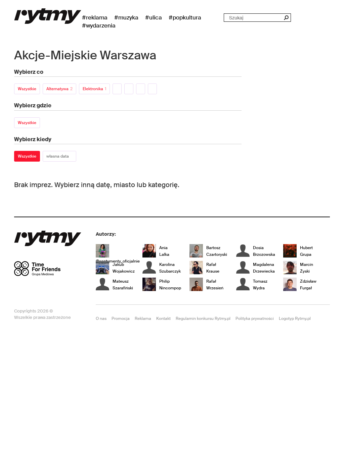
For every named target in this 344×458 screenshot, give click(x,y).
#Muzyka (126, 17)
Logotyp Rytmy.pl (295, 318)
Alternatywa (59, 89)
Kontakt (163, 318)
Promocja (121, 318)
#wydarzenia (99, 25)
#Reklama (95, 17)
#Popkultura (185, 17)
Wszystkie (27, 89)
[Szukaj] (286, 17)
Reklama (143, 318)
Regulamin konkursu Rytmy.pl (203, 318)
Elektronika (94, 89)
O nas (101, 318)
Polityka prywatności (254, 318)
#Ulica (153, 17)
